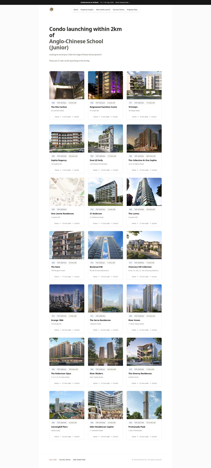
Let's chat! (53, 460)
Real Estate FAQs (79, 460)
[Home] (51, 10)
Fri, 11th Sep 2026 (105, 2)
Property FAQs (132, 10)
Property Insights (87, 10)
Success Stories (118, 10)
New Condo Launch (103, 10)
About (76, 10)
